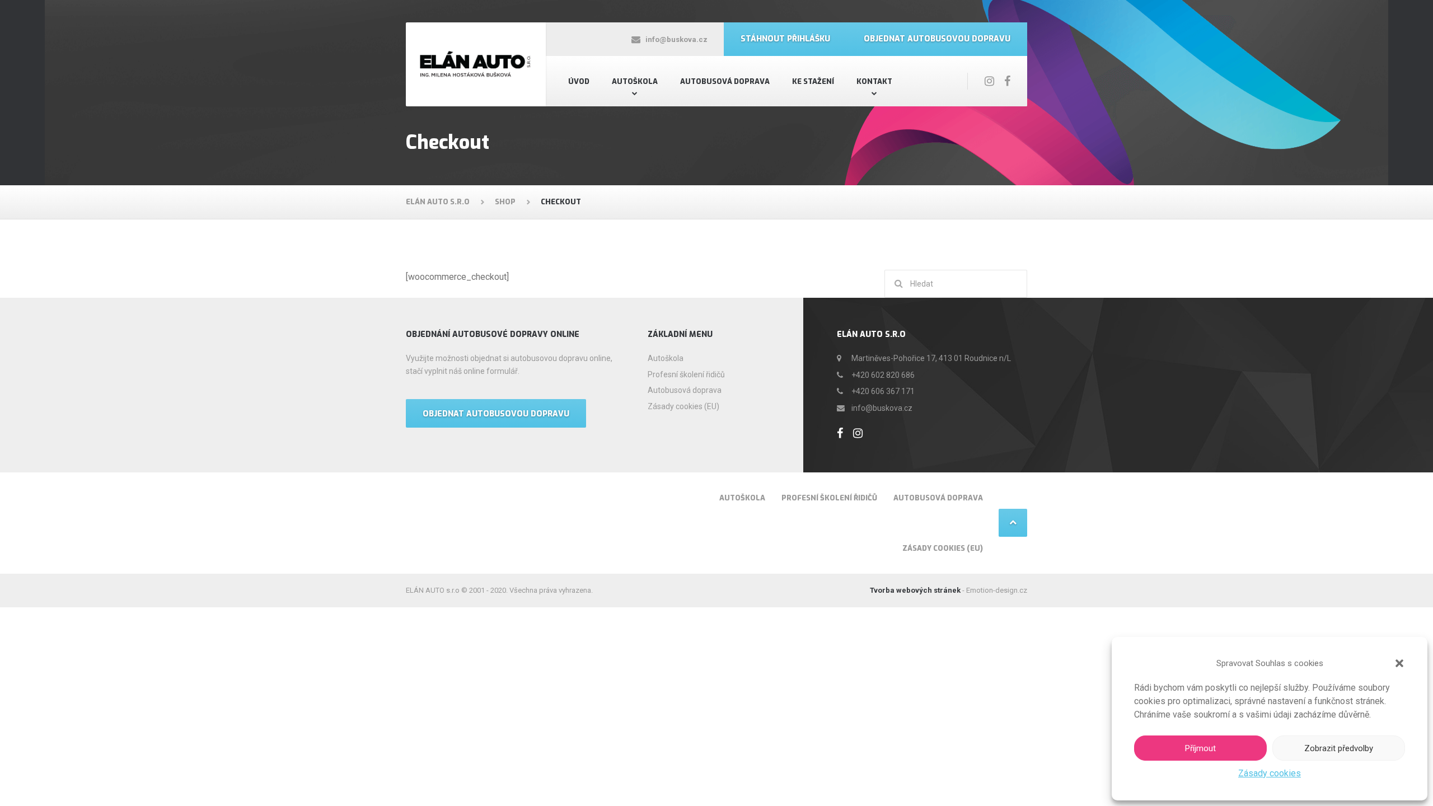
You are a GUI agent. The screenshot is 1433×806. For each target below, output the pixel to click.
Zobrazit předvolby (1338, 748)
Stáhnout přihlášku (785, 39)
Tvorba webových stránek (915, 590)
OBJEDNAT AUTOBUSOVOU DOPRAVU (496, 414)
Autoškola (635, 81)
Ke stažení (813, 81)
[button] (1399, 663)
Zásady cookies (1269, 773)
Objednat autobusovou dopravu (937, 39)
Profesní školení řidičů (686, 374)
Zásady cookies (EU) (683, 406)
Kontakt (874, 81)
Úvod (578, 81)
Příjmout (1200, 748)
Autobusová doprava (725, 81)
